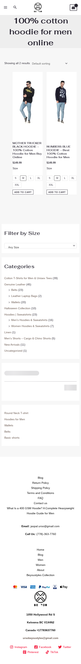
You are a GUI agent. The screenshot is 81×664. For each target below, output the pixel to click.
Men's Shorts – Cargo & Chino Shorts (27, 338)
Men (40, 559)
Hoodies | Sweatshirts (17, 314)
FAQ (40, 498)
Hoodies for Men (14, 419)
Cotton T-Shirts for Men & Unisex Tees (28, 278)
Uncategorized (13, 350)
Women (40, 564)
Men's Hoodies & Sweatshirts (29, 320)
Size (15, 168)
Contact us (40, 503)
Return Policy (40, 482)
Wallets (15, 302)
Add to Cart (23, 192)
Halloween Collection (17, 308)
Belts (14, 289)
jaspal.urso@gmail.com (45, 526)
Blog (40, 477)
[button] (15, 7)
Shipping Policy (40, 487)
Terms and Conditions (40, 493)
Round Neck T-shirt (16, 413)
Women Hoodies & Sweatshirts (30, 326)
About (40, 570)
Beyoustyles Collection (40, 575)
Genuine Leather (14, 284)
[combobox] (40, 245)
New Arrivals (12, 344)
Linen (7, 332)
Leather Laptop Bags (24, 296)
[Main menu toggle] (5, 8)
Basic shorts (11, 437)
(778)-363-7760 (46, 534)
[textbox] (39, 247)
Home (40, 549)
